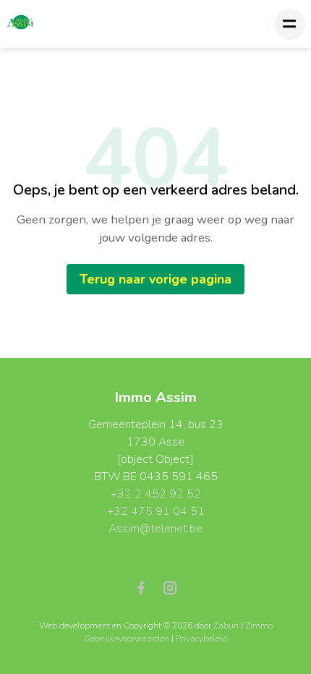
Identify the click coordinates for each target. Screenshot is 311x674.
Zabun (226, 625)
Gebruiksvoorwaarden (127, 638)
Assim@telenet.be (155, 529)
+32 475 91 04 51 (156, 511)
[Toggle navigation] (289, 24)
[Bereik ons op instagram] (170, 587)
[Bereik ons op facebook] (147, 587)
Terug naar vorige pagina (155, 279)
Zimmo (259, 625)
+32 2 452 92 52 (156, 494)
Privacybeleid (201, 638)
